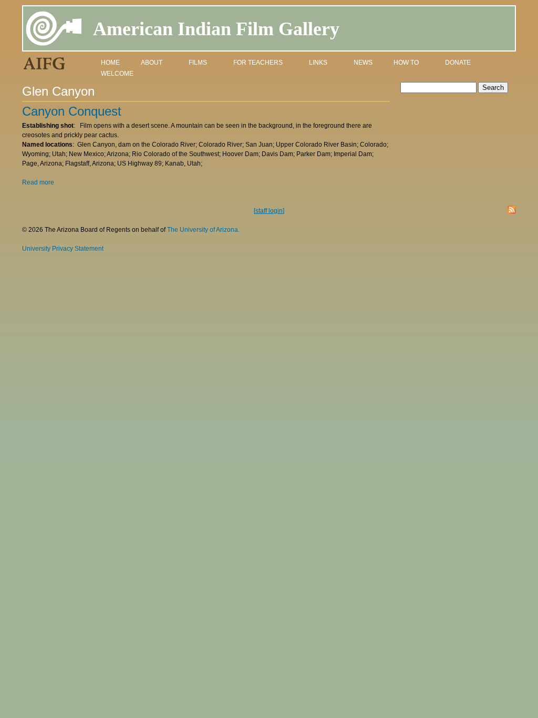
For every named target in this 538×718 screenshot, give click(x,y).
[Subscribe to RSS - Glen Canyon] (512, 211)
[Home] (54, 30)
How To (406, 62)
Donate (458, 62)
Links (318, 62)
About (151, 62)
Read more (38, 182)
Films (198, 62)
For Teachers (258, 62)
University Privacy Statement (63, 248)
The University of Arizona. (203, 229)
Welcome (117, 73)
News (363, 62)
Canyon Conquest (71, 111)
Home (110, 62)
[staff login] (269, 210)
